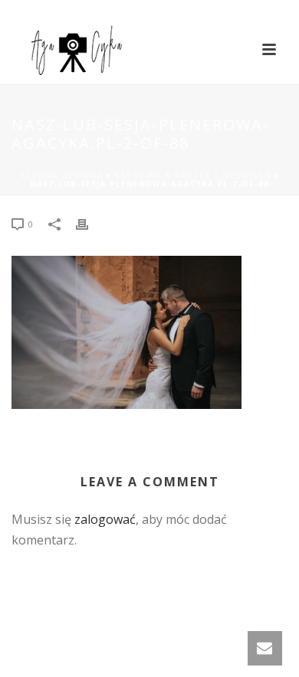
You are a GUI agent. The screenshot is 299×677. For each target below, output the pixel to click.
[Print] (90, 223)
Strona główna (61, 175)
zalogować (105, 519)
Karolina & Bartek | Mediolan (192, 175)
